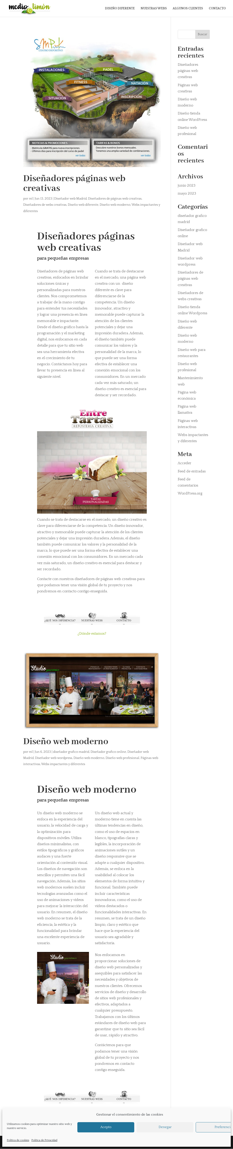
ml (31, 198)
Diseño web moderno (115, 205)
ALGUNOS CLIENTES (188, 8)
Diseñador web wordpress (53, 758)
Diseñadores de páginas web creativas (115, 198)
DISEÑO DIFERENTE (120, 8)
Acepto (105, 1127)
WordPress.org (190, 493)
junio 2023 (186, 185)
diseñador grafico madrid (71, 752)
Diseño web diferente (83, 205)
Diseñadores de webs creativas (44, 205)
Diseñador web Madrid (70, 198)
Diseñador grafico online (108, 752)
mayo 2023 (187, 193)
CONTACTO (217, 8)
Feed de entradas (192, 471)
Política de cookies (18, 1140)
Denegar (165, 1127)
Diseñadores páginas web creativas (74, 183)
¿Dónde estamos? (92, 634)
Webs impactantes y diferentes (63, 764)
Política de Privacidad (44, 1140)
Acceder (184, 463)
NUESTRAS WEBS (154, 8)
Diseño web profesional (122, 758)
